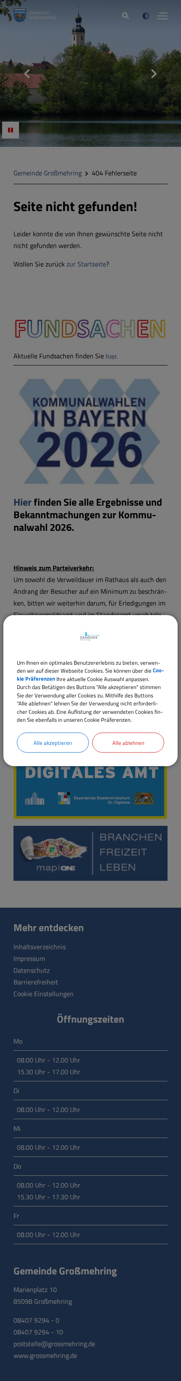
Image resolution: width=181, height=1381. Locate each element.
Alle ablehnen (128, 742)
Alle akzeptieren (53, 742)
